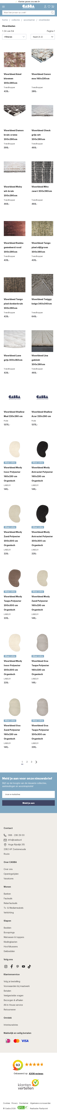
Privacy (15, 1103)
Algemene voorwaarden (40, 1103)
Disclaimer (23, 1103)
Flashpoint (43, 1108)
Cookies (6, 1103)
